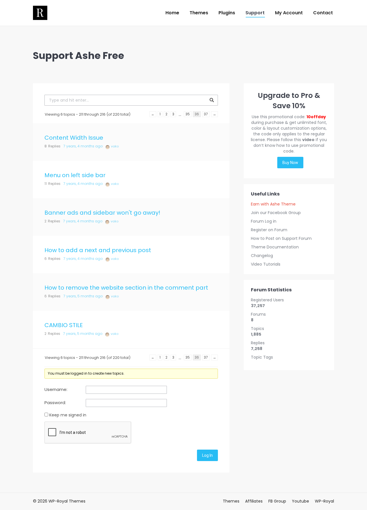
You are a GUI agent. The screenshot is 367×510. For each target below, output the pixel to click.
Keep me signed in (67, 415)
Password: (55, 403)
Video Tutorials (265, 264)
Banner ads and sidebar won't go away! (102, 213)
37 (206, 114)
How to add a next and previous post (97, 250)
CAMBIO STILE (63, 325)
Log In (207, 455)
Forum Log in (263, 221)
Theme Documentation (275, 247)
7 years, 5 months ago (83, 296)
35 (188, 114)
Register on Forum (269, 230)
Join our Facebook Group (276, 213)
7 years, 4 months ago (83, 146)
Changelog (262, 255)
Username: (55, 389)
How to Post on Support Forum (281, 238)
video (308, 140)
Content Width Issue (73, 138)
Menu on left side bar (75, 175)
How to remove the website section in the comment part (126, 288)
